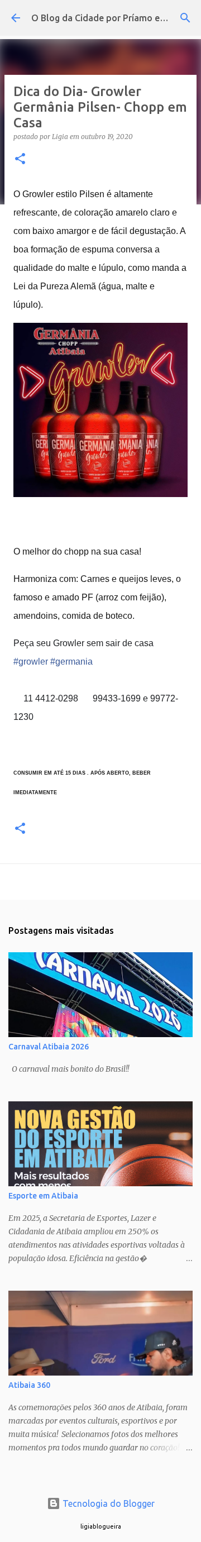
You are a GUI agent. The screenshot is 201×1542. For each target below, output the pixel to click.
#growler (30, 661)
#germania (71, 661)
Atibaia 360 (29, 1385)
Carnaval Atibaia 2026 (48, 1046)
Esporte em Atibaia (43, 1195)
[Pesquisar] (185, 17)
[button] (20, 159)
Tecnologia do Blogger (107, 1503)
